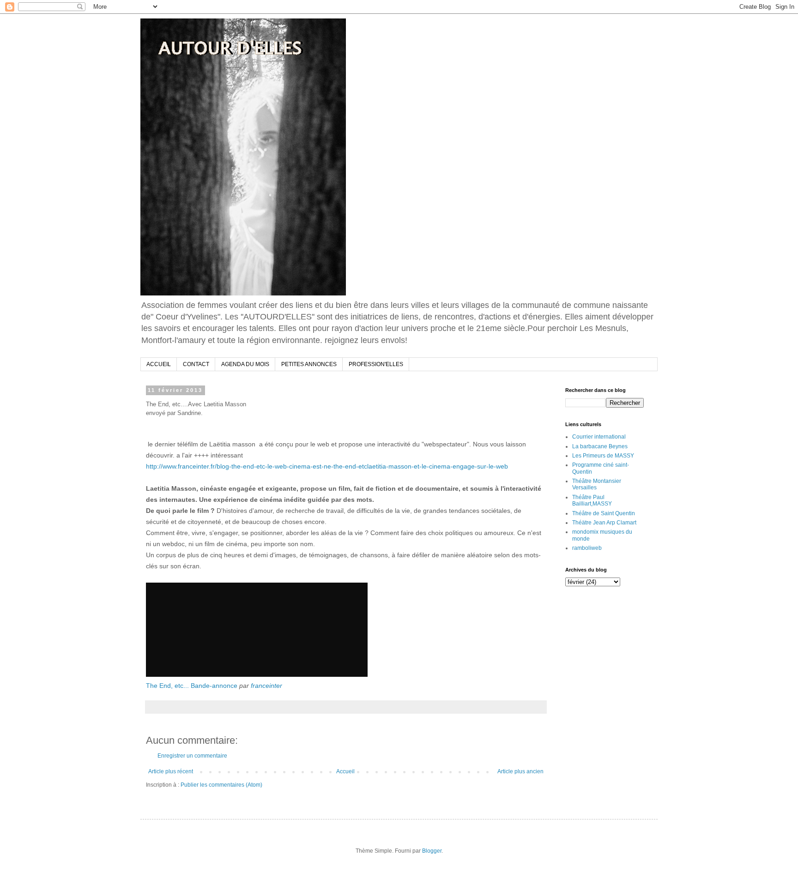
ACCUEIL (158, 364)
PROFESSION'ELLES (376, 364)
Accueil (345, 771)
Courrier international (599, 436)
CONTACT (196, 364)
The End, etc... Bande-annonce (191, 685)
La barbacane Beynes (600, 446)
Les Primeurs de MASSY (603, 455)
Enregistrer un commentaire (192, 756)
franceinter (266, 685)
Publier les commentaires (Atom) (221, 785)
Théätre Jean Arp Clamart (604, 522)
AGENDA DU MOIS (245, 364)
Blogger (431, 851)
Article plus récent (170, 771)
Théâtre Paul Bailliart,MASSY (592, 500)
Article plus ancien (520, 771)
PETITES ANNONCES (309, 364)
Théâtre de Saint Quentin (603, 513)
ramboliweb (587, 548)
